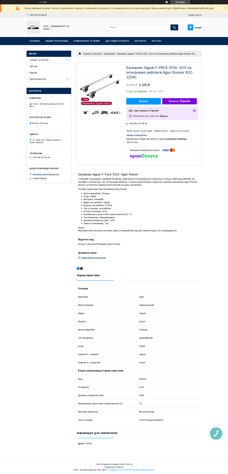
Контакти (140, 41)
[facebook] (78, 269)
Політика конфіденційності (142, 470)
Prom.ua (128, 464)
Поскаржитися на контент (118, 470)
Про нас (156, 41)
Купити (143, 101)
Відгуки (33, 72)
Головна (34, 41)
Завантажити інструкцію (93, 257)
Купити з (174, 101)
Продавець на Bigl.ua (114, 467)
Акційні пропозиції (56, 41)
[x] (81, 269)
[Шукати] (174, 27)
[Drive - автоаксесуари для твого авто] (33, 33)
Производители (38, 79)
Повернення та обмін (87, 41)
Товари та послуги (92, 53)
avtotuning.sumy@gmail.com (45, 174)
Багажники (109, 53)
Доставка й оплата (117, 41)
